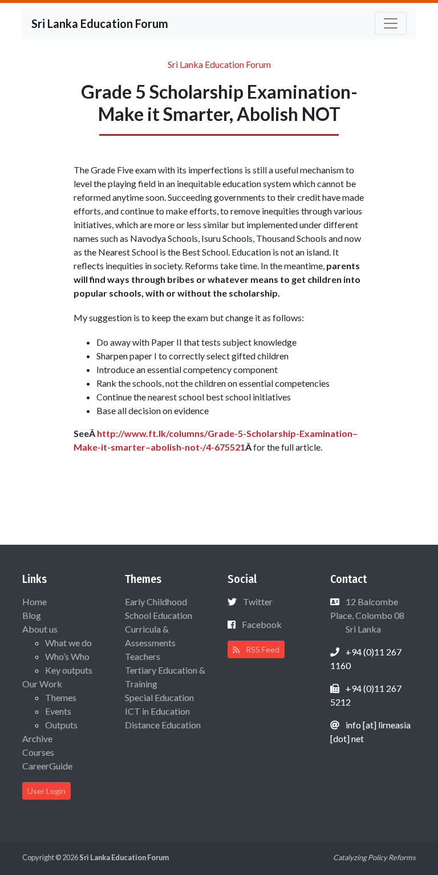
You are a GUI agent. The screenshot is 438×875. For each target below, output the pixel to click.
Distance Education (163, 724)
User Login (46, 791)
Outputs (61, 724)
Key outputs (68, 670)
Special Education (159, 697)
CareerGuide (47, 765)
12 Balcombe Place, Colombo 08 (367, 615)
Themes (60, 697)
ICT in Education (157, 711)
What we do (68, 642)
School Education (158, 615)
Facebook (262, 624)
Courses (38, 752)
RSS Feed (261, 649)
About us (40, 628)
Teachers (142, 656)
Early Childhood (156, 601)
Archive (37, 738)
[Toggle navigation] (391, 23)
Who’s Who (67, 656)
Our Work (42, 683)
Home (34, 601)
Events (58, 711)
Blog (31, 615)
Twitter (258, 601)
